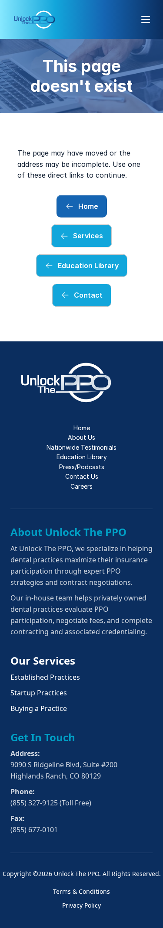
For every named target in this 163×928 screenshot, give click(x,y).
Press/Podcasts (81, 466)
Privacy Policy (81, 905)
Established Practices (45, 677)
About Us (81, 437)
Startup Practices (38, 693)
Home (81, 428)
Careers (81, 486)
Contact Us (81, 476)
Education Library (82, 457)
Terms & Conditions (81, 891)
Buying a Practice (38, 708)
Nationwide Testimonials (81, 447)
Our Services (42, 660)
